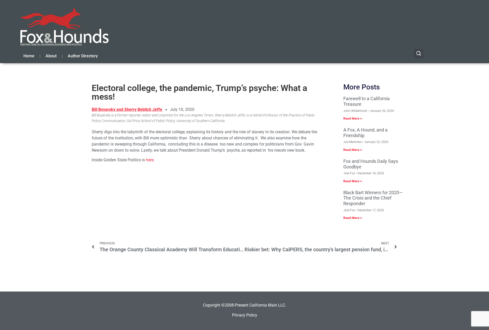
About (51, 56)
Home (28, 56)
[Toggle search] (418, 53)
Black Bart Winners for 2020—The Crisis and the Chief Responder (373, 198)
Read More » (352, 118)
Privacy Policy (244, 315)
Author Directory (83, 56)
